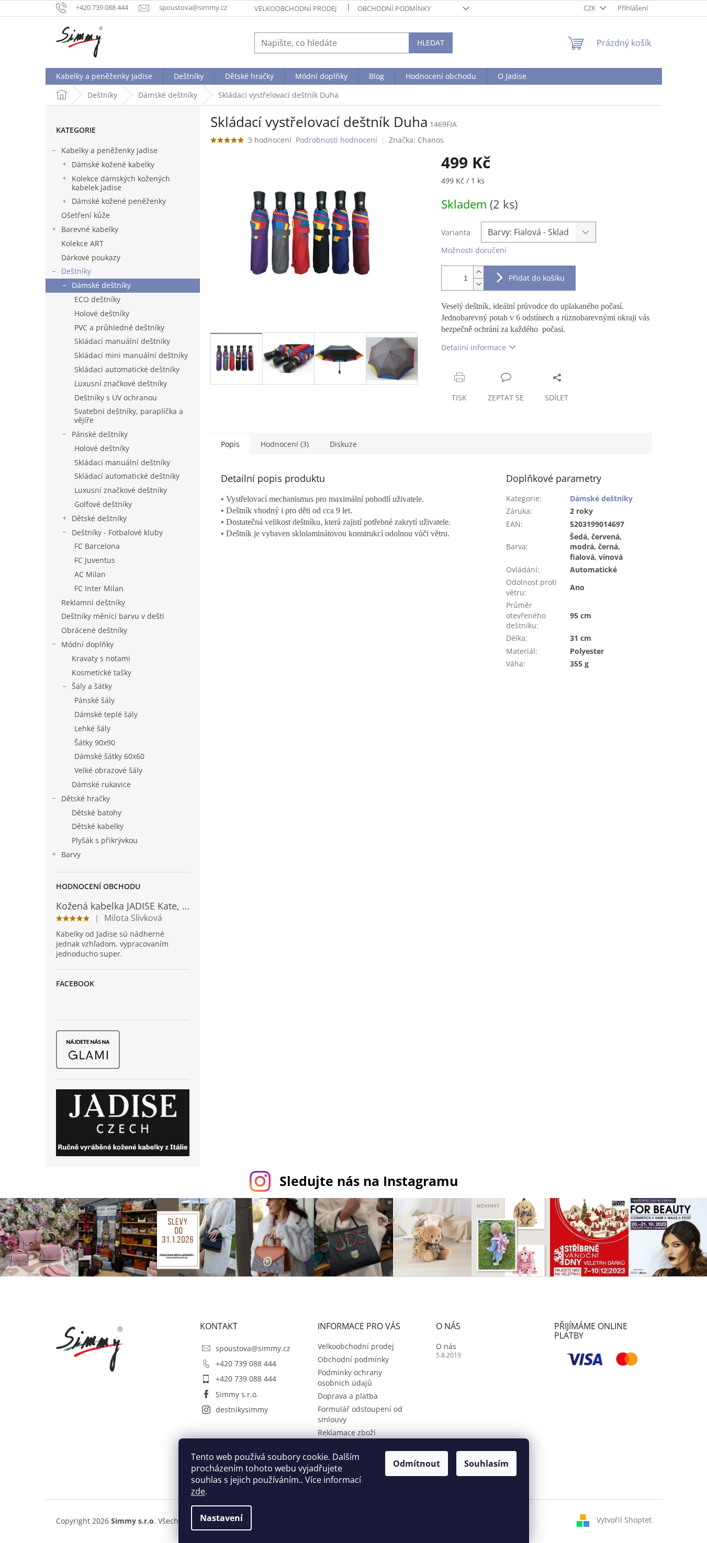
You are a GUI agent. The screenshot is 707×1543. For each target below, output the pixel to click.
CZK (590, 8)
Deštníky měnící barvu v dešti (112, 616)
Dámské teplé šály (106, 714)
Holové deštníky (101, 313)
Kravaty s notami (101, 658)
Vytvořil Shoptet (624, 1520)
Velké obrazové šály (108, 770)
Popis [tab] (230, 444)
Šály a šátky (92, 686)
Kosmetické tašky (101, 672)
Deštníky (76, 271)
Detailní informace (473, 347)
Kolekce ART (82, 243)
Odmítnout (416, 1463)
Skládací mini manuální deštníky (131, 355)
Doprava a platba (348, 1396)
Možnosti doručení (474, 250)
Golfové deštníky (103, 504)
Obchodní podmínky (394, 8)
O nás (446, 1346)
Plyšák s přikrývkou (105, 840)
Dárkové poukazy (90, 257)
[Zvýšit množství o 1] (478, 272)
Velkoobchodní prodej (295, 8)
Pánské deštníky (100, 434)
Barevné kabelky (89, 229)
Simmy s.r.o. (237, 1394)
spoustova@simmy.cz (253, 1348)
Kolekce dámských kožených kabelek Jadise (121, 183)
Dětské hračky (85, 798)
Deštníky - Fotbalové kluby (117, 532)
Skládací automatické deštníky (126, 369)
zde (198, 1491)
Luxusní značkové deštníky (120, 383)
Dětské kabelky (98, 826)
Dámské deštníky (101, 285)
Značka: (416, 140)
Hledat (430, 43)
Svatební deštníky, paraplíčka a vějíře (128, 415)
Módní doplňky (87, 644)
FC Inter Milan (99, 588)
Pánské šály (94, 700)
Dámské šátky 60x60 (109, 756)
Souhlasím (486, 1463)
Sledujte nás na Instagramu (368, 1181)
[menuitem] (104, 76)
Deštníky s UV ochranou (115, 397)
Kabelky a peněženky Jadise (109, 150)
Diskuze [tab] (343, 444)
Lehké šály (92, 728)
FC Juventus (94, 560)
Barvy (71, 854)
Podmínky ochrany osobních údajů (350, 1377)
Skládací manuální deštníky (122, 341)
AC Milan (90, 574)
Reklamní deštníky (93, 602)
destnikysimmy (242, 1409)
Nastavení (221, 1518)
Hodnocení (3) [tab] (285, 444)
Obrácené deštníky (94, 630)
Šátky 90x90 (94, 742)
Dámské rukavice (101, 784)
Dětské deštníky (99, 518)
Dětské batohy (96, 812)
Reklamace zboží (347, 1432)
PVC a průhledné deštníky (119, 327)
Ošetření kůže (85, 215)
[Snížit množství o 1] (478, 284)
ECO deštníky (97, 299)
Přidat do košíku (537, 278)
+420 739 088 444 (246, 1363)
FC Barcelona (97, 546)
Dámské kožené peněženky (119, 201)
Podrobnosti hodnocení (336, 140)
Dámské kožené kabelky (113, 164)
